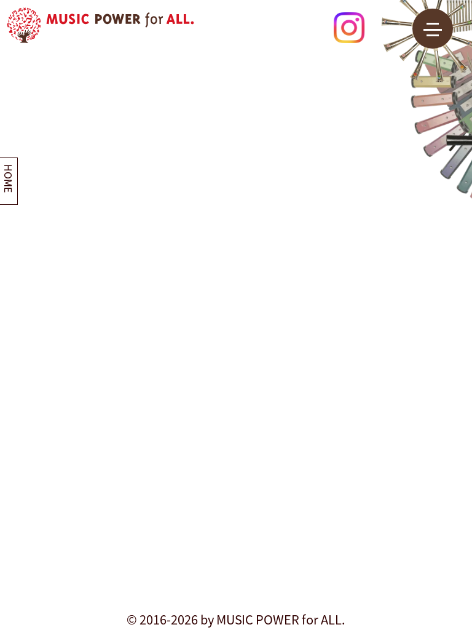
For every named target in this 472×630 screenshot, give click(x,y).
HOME (8, 178)
